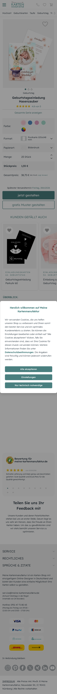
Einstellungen (28, 377)
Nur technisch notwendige (28, 385)
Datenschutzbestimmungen (19, 352)
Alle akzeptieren (28, 369)
